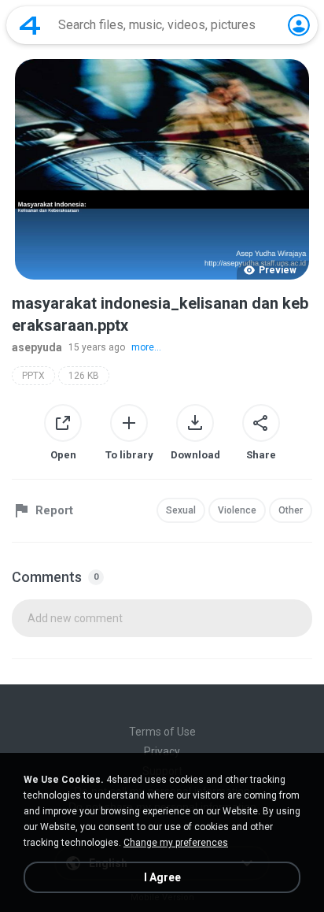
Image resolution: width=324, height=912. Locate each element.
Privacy (162, 751)
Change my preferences (175, 842)
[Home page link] (30, 25)
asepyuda (37, 347)
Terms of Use (162, 731)
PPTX (33, 375)
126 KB (83, 375)
